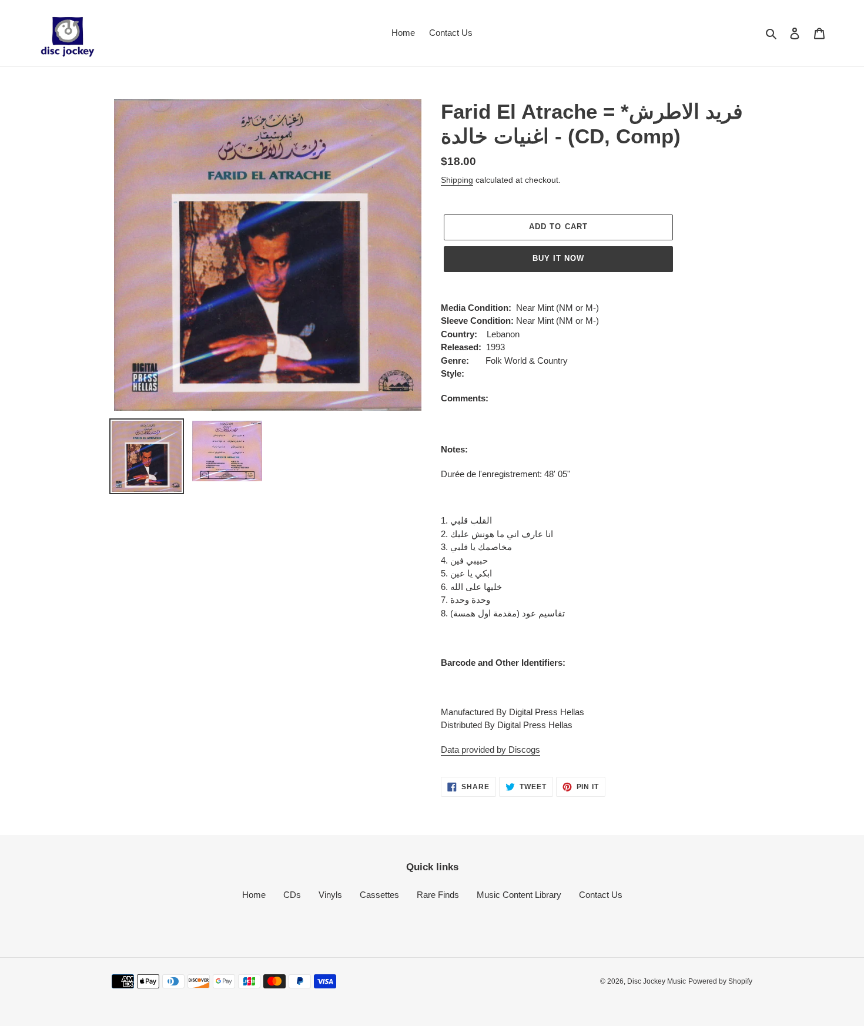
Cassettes (379, 895)
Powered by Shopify (720, 981)
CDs (292, 895)
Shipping (457, 180)
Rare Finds (438, 895)
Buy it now (558, 258)
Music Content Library (519, 895)
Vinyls (330, 895)
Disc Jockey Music (656, 981)
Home (254, 895)
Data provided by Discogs (490, 750)
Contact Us (600, 895)
